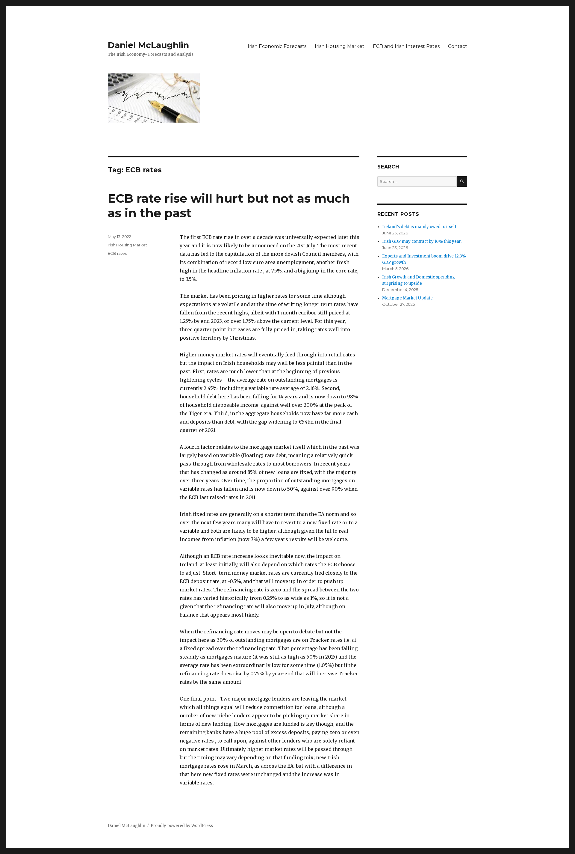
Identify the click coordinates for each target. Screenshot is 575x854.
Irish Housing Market (339, 46)
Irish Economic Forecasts (277, 46)
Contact (457, 46)
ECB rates (117, 253)
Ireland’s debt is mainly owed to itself (419, 226)
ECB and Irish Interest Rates (406, 46)
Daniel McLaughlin (148, 45)
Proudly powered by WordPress (182, 825)
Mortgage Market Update (407, 298)
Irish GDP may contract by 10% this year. (421, 241)
